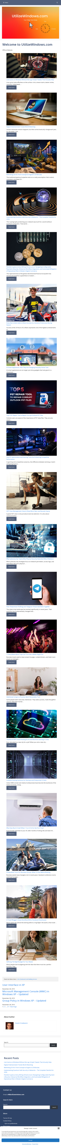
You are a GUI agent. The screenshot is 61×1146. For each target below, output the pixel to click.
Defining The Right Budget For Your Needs (19, 962)
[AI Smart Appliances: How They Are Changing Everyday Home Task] (31, 352)
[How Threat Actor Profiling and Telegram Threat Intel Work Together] (31, 589)
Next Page (13, 1007)
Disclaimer (6, 1126)
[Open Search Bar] (57, 2)
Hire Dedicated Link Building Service (27, 979)
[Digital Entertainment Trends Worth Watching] (31, 109)
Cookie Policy (7, 1121)
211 (8, 1007)
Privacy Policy (35, 1144)
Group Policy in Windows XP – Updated (24, 1000)
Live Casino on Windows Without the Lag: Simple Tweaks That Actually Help (30, 80)
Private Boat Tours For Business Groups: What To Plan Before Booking (28, 872)
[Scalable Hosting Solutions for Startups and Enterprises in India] (31, 764)
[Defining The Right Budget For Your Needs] (31, 946)
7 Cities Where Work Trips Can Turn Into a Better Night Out (24, 654)
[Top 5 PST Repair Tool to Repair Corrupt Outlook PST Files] (31, 397)
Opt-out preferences (26, 1144)
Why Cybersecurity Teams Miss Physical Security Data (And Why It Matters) (29, 559)
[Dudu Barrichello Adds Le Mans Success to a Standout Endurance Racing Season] (31, 303)
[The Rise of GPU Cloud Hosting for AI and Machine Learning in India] (31, 724)
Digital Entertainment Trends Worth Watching (20, 127)
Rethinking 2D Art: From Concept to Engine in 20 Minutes (24, 174)
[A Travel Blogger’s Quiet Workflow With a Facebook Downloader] (31, 902)
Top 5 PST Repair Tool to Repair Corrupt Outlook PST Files (24, 415)
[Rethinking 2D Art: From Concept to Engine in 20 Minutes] (31, 157)
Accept (30, 1140)
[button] (58, 1128)
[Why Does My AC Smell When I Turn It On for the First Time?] (31, 810)
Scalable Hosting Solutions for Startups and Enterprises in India (26, 780)
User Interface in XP (13, 984)
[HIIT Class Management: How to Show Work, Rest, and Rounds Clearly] (31, 491)
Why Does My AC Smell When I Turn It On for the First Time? (25, 828)
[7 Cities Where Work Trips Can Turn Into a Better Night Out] (31, 636)
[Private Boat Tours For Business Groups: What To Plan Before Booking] (31, 855)
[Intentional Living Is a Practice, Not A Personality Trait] (31, 681)
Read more (11, 87)
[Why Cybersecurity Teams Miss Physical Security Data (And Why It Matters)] (31, 541)
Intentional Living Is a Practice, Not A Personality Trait (23, 697)
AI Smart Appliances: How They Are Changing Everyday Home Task (27, 367)
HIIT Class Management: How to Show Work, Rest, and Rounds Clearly (28, 511)
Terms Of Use (7, 1118)
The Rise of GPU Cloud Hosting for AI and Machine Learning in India (27, 739)
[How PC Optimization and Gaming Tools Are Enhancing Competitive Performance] (31, 442)
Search (6, 1042)
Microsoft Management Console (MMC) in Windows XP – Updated (25, 993)
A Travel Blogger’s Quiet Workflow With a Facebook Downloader (26, 920)
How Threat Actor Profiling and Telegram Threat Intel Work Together (28, 607)
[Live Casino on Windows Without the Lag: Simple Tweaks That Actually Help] (31, 66)
